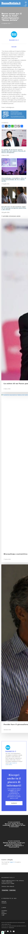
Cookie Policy (12, 890)
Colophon (4, 903)
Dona (3, 912)
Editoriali (4, 901)
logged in (12, 862)
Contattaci (4, 910)
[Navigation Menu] (26, 2)
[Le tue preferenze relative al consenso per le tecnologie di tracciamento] (2, 932)
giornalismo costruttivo (11, 763)
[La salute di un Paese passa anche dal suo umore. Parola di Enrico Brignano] (14, 148)
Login (25, 5)
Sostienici (14, 803)
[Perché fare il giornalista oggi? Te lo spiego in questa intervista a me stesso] (14, 205)
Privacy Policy (5, 890)
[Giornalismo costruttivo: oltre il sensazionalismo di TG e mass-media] (14, 176)
